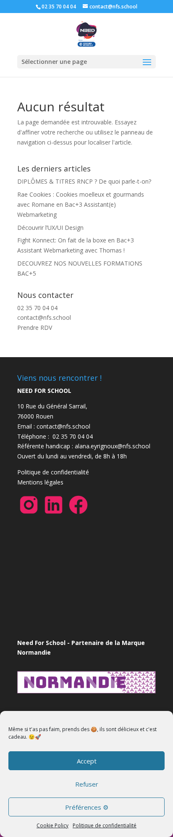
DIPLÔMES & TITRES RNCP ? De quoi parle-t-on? (84, 181)
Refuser (86, 784)
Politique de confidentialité (104, 825)
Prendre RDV (34, 328)
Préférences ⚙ (86, 807)
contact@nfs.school (44, 317)
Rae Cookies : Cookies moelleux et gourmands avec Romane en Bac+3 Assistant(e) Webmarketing (80, 204)
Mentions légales (40, 482)
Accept (87, 761)
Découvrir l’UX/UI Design (50, 228)
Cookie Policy (52, 825)
